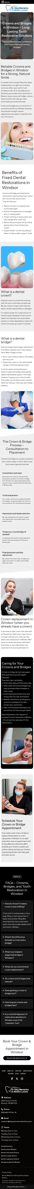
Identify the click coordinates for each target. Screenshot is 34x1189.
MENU (7, 2)
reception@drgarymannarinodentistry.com (16, 1121)
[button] (3, 2)
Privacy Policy (6, 1172)
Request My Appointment (15, 1187)
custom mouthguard (12, 702)
